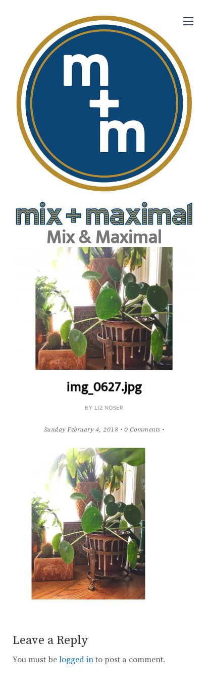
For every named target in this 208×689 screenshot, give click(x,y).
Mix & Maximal (104, 237)
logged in (76, 660)
